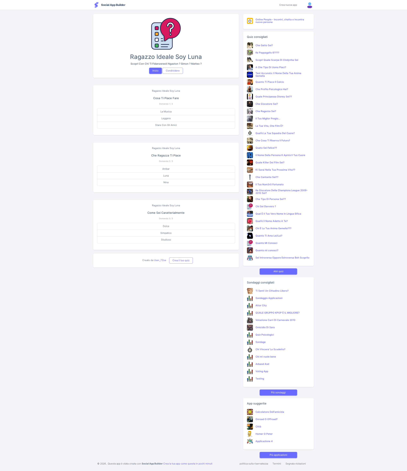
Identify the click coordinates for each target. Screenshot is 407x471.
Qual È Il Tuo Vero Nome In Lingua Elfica (278, 213)
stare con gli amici (166, 125)
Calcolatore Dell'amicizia (269, 411)
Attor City (261, 305)
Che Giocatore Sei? (266, 103)
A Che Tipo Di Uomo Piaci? (270, 67)
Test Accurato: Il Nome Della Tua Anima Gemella (278, 74)
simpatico (166, 232)
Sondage (260, 342)
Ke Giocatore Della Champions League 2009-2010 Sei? (281, 192)
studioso (166, 239)
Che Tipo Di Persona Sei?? (270, 199)
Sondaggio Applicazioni (269, 298)
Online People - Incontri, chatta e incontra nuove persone (279, 21)
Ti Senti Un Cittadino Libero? (272, 290)
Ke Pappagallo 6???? (267, 52)
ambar (166, 168)
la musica (166, 111)
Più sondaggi (278, 392)
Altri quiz (278, 271)
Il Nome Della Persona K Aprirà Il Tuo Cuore (280, 155)
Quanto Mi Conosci (266, 242)
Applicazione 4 (264, 441)
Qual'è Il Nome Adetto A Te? (271, 221)
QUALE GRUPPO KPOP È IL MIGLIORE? (277, 312)
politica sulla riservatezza (254, 463)
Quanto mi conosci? (266, 250)
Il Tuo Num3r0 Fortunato (269, 184)
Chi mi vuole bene (265, 356)
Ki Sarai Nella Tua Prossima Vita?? (275, 169)
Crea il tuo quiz (181, 260)
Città (258, 426)
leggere (166, 118)
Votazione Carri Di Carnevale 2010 (275, 320)
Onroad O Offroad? (266, 419)
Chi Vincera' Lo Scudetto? (270, 349)
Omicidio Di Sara (265, 327)
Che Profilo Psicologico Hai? (271, 89)
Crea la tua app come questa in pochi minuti (187, 463)
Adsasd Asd (262, 363)
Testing (259, 378)
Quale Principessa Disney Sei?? (273, 96)
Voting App (261, 371)
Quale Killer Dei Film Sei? (269, 162)
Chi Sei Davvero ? (265, 206)
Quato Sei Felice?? (266, 147)
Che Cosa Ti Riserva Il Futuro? (272, 140)
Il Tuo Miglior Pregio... (267, 118)
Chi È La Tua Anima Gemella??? (273, 228)
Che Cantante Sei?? (266, 177)
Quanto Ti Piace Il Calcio (269, 81)
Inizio (155, 70)
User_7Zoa (160, 260)
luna (166, 175)
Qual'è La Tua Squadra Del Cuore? (275, 133)
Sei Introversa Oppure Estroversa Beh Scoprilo (282, 257)
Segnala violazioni (296, 463)
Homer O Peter (264, 433)
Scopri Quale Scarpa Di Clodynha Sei (276, 59)
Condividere (173, 70)
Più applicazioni (278, 454)
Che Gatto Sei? (264, 45)
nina (166, 182)
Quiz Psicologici (264, 334)
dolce (166, 226)
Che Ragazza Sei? (265, 111)
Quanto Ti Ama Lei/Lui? (268, 235)
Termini (276, 463)
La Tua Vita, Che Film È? (269, 125)
